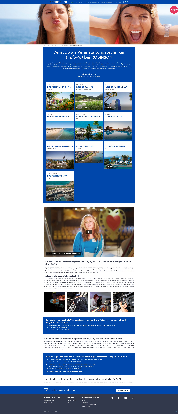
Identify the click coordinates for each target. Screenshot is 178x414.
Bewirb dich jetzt (123, 390)
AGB (83, 400)
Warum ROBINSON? (107, 2)
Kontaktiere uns (71, 400)
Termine (118, 2)
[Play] (89, 232)
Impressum (85, 402)
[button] (125, 2)
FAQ (68, 402)
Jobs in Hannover (49, 400)
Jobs (72, 2)
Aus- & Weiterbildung (92, 2)
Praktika (79, 2)
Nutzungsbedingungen (89, 404)
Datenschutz (86, 406)
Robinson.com (48, 402)
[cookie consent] (176, 412)
